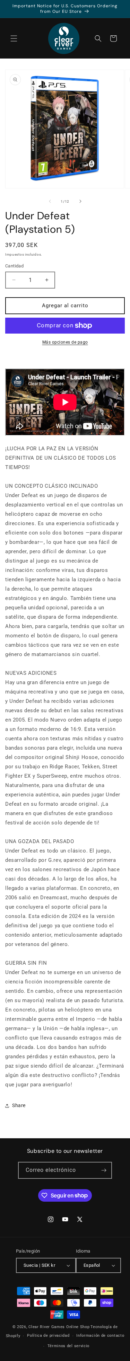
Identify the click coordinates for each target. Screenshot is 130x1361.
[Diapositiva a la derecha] (80, 201)
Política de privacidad (48, 1335)
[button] (13, 38)
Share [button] (19, 1105)
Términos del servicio (68, 1346)
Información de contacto (100, 1335)
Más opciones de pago (65, 342)
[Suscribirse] (103, 1170)
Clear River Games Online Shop (58, 1327)
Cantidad (14, 265)
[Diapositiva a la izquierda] (50, 201)
